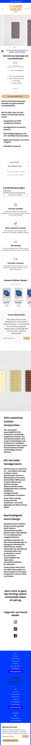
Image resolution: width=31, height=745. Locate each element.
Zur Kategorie (15, 284)
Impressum (15, 713)
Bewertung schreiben (15, 195)
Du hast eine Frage (16, 175)
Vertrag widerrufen (15, 671)
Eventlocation (15, 661)
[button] (6, 302)
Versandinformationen (15, 171)
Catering (15, 663)
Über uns (15, 656)
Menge (15, 88)
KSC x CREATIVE (15, 666)
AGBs (15, 715)
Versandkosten (20, 66)
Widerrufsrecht (15, 718)
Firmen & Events (15, 658)
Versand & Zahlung (15, 720)
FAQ (15, 653)
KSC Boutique (15, 668)
